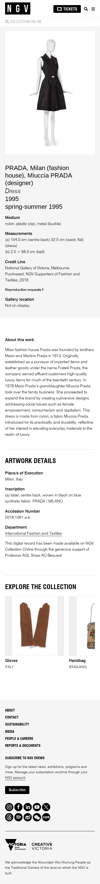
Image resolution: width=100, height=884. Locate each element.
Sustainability (17, 724)
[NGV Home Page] (17, 8)
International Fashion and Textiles (33, 534)
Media (9, 732)
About (10, 710)
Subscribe (17, 790)
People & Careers (19, 739)
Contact (11, 717)
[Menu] (93, 9)
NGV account (15, 777)
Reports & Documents (23, 746)
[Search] (86, 9)
